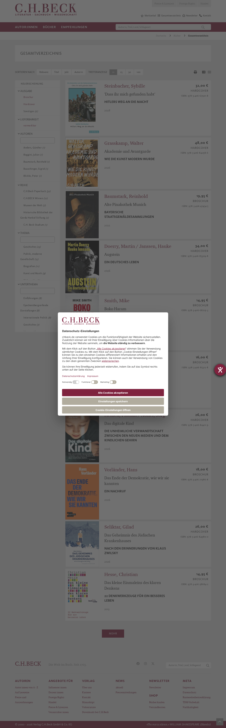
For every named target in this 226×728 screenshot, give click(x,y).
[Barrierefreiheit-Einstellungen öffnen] (220, 370)
